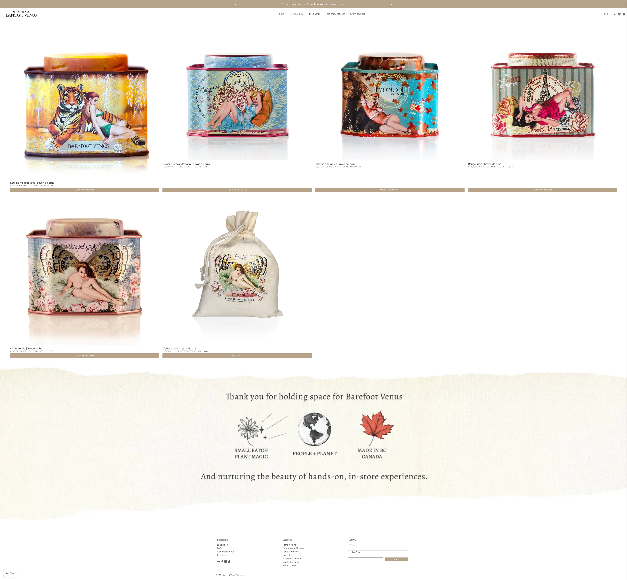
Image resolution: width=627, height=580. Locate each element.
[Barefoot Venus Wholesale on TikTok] (229, 562)
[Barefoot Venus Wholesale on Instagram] (225, 562)
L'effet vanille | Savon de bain (27, 348)
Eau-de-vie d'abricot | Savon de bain (32, 182)
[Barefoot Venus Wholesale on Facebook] (222, 562)
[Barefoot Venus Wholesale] (21, 14)
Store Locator (289, 565)
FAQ (219, 548)
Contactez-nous (225, 551)
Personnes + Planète (293, 548)
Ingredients (288, 555)
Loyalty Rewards (290, 562)
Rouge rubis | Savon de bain (484, 163)
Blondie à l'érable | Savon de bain (335, 163)
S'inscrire (396, 559)
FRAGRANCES (296, 14)
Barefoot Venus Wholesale (233, 575)
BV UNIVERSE (314, 14)
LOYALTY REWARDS (356, 14)
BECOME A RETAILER (336, 14)
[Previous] (236, 4)
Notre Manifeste (290, 551)
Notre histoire (289, 544)
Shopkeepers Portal (292, 558)
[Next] (391, 4)
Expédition (222, 544)
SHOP (281, 14)
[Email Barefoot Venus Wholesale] (218, 562)
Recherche (222, 555)
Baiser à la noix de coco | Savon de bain (186, 163)
